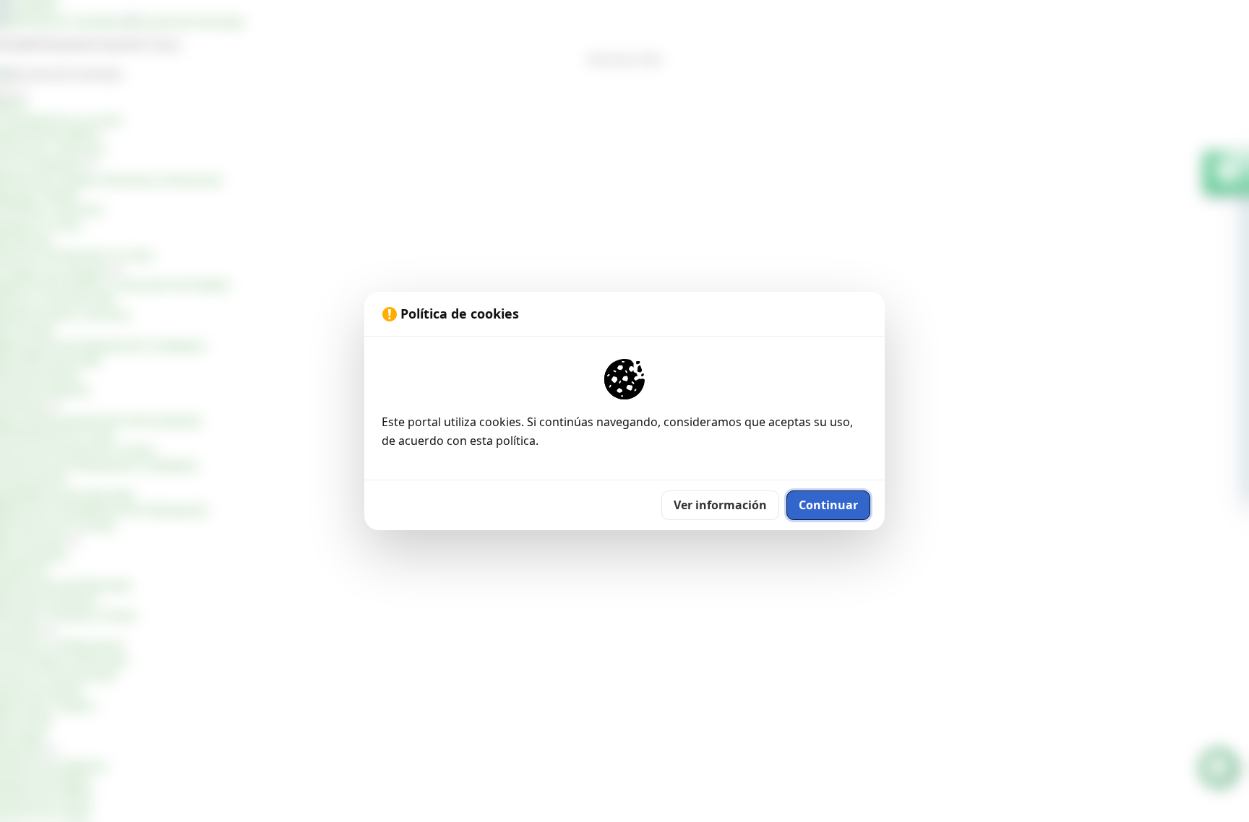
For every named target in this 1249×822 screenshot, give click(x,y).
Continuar (828, 505)
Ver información (720, 505)
